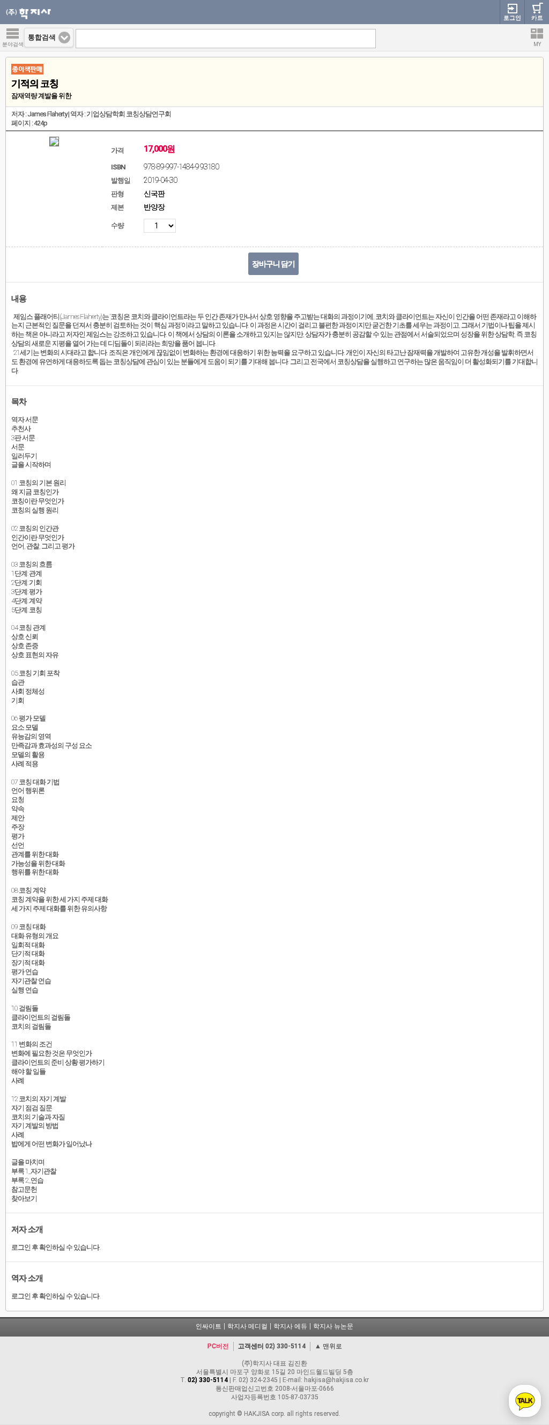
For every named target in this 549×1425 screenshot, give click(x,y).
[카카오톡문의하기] (525, 1401)
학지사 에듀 (290, 1326)
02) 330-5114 (285, 1346)
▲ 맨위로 (328, 1346)
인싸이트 (208, 1326)
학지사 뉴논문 (333, 1326)
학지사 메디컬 (247, 1326)
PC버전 (218, 1346)
